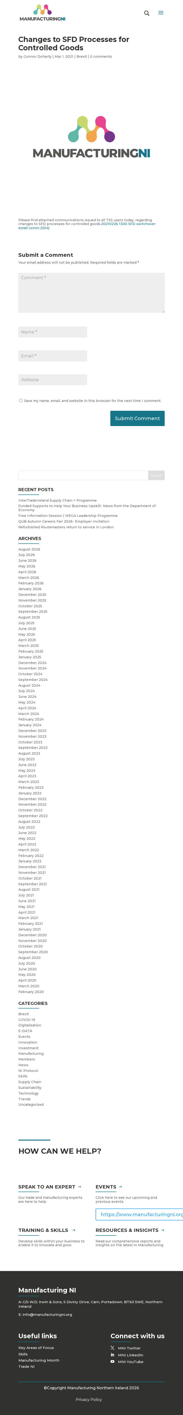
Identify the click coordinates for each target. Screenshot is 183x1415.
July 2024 (26, 691)
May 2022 (26, 838)
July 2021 (26, 895)
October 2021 (30, 878)
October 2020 (30, 946)
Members (26, 1059)
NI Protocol (28, 1071)
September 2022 (33, 816)
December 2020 (32, 935)
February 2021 (30, 923)
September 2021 (32, 884)
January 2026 (29, 589)
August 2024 (29, 685)
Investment (28, 1048)
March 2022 (28, 850)
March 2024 (28, 714)
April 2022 (27, 844)
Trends (24, 1099)
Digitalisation (29, 1025)
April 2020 (27, 980)
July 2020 (26, 963)
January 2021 (29, 929)
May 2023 (26, 770)
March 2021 (28, 918)
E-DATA (25, 1031)
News (23, 1065)
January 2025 (29, 657)
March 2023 (28, 782)
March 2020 (28, 986)
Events (24, 1036)
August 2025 (29, 617)
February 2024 (31, 719)
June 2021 (27, 901)
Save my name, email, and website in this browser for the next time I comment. (92, 401)
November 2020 (32, 941)
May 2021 (26, 907)
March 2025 (28, 645)
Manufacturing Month (38, 1360)
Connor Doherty (37, 56)
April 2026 (27, 572)
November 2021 (32, 872)
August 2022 (29, 821)
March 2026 (28, 578)
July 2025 (26, 623)
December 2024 (32, 663)
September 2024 (33, 680)
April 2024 (27, 708)
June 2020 (27, 969)
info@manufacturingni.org (47, 1314)
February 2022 (31, 856)
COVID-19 (26, 1020)
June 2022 (27, 833)
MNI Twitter (129, 1348)
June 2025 (27, 629)
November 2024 (32, 668)
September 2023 (33, 748)
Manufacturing (31, 1053)
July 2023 (26, 759)
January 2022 (29, 861)
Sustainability (29, 1088)
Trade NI (26, 1366)
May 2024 (26, 702)
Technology (28, 1093)
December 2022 (32, 799)
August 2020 (29, 958)
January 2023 (29, 793)
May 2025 (26, 634)
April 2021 (27, 912)
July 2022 (26, 827)
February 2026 (31, 583)
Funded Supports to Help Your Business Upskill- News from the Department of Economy (87, 508)
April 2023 (27, 776)
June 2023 (27, 765)
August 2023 (29, 753)
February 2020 (31, 992)
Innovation (27, 1042)
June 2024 (27, 697)
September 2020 (33, 952)
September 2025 (32, 611)
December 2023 (32, 731)
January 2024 (29, 725)
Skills (22, 1076)
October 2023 (30, 742)
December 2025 (32, 594)
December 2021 (32, 867)
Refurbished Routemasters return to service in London (66, 527)
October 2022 (30, 810)
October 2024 (30, 674)
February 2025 (30, 651)
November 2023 (32, 736)
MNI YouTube (130, 1361)
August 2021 (29, 889)
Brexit (81, 56)
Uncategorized (31, 1104)
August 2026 (29, 549)
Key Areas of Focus (36, 1347)
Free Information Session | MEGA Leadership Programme (68, 516)
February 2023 (31, 787)
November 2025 (32, 600)
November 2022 (32, 804)
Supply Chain (29, 1082)
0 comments (101, 56)
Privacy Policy (89, 1399)
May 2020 (27, 974)
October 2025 (30, 606)
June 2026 (27, 560)
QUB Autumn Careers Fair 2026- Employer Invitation (63, 521)
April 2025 (27, 640)
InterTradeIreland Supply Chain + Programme (57, 500)
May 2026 (26, 566)
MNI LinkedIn (130, 1355)
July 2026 (26, 555)
